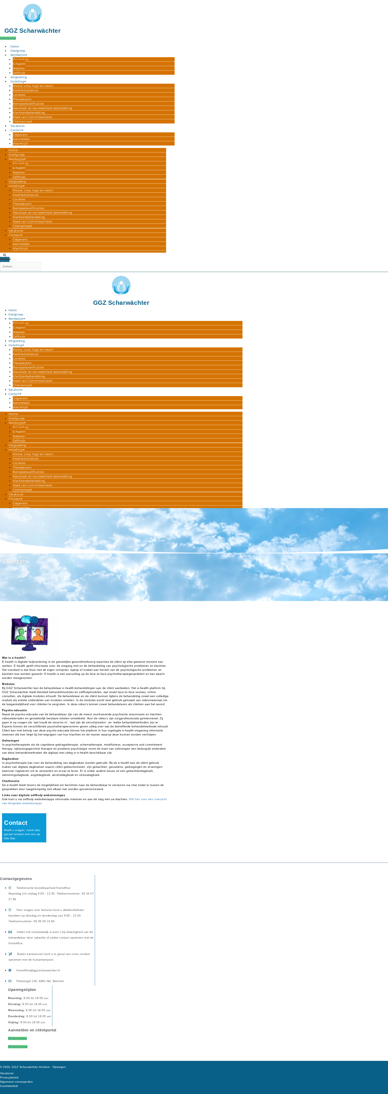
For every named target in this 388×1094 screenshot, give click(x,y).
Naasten (19, 68)
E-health (19, 64)
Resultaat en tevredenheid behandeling (42, 108)
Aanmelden (21, 139)
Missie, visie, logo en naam (33, 86)
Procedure (20, 59)
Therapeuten (22, 99)
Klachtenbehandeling (29, 112)
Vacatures (18, 126)
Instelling (17, 81)
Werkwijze (18, 55)
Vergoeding (19, 77)
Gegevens (20, 134)
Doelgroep (18, 51)
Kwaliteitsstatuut (26, 90)
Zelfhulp (19, 73)
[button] (4, 255)
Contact (16, 130)
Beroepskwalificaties (28, 103)
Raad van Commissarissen (33, 117)
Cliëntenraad (22, 121)
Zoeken (4, 259)
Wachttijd (20, 143)
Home (15, 46)
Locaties (19, 95)
